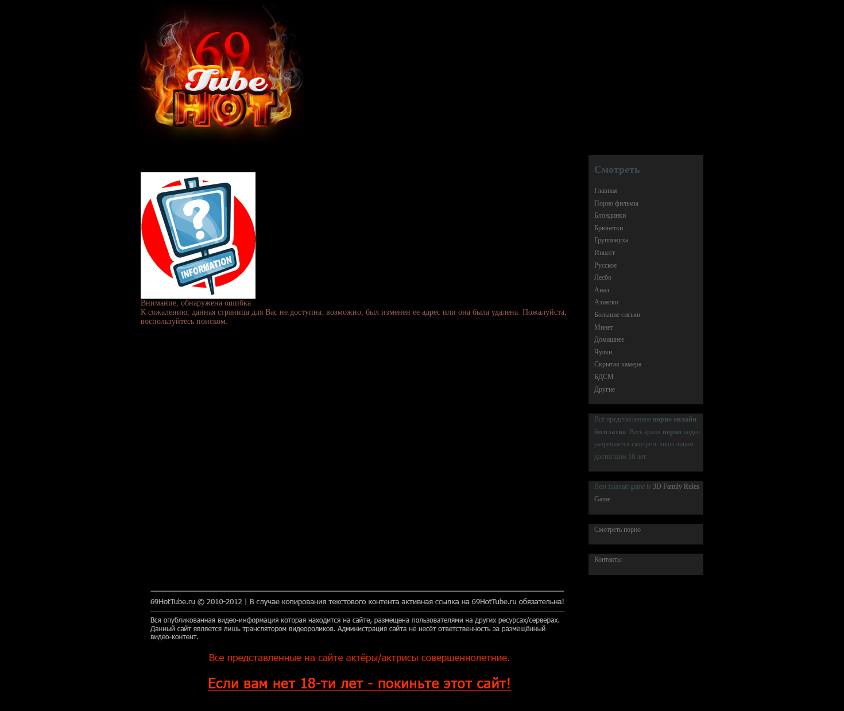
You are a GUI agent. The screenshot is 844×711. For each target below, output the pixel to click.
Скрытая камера (617, 364)
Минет (603, 327)
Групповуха (611, 240)
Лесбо (602, 277)
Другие (604, 389)
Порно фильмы (616, 203)
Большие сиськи (617, 315)
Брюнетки (608, 228)
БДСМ (604, 377)
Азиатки (606, 302)
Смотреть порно (617, 529)
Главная (605, 191)
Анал (601, 290)
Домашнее (609, 339)
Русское (605, 265)
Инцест (604, 253)
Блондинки (610, 215)
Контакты (608, 559)
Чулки (603, 352)
